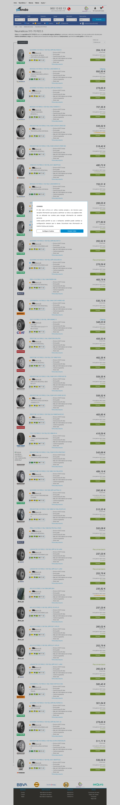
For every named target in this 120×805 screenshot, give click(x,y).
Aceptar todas (72, 231)
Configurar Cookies (48, 231)
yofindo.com (49, 210)
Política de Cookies (48, 226)
